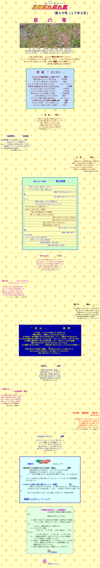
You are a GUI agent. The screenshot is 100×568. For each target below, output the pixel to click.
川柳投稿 (54, 552)
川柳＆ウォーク (52, 563)
